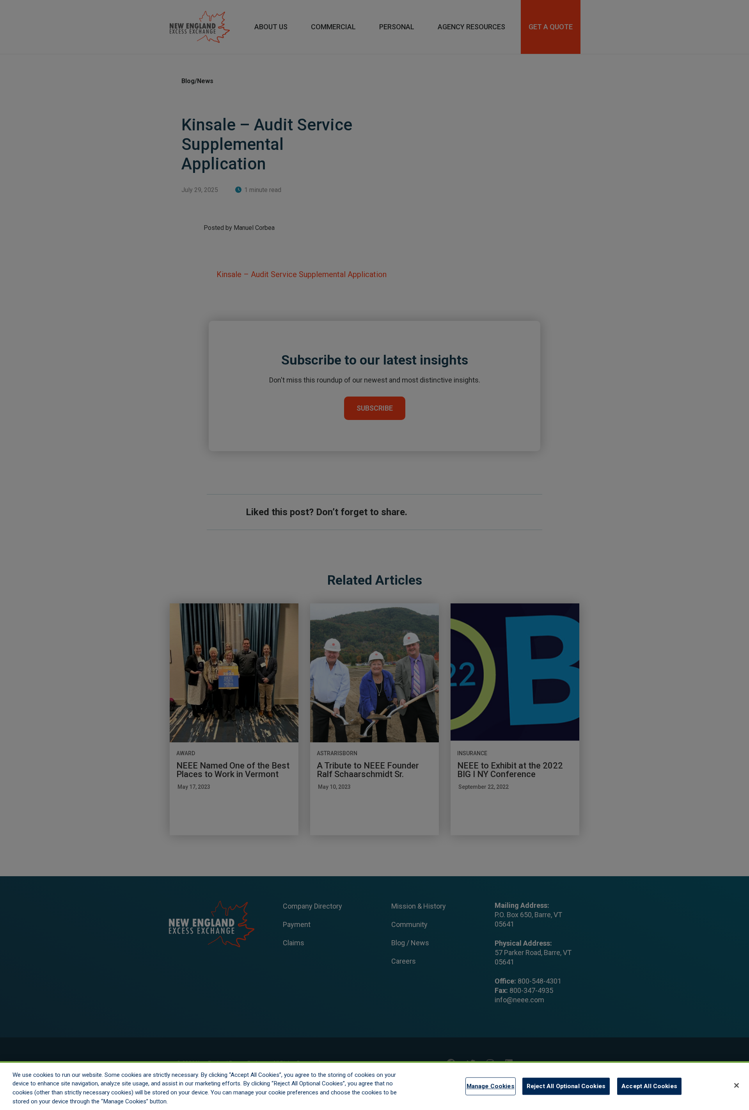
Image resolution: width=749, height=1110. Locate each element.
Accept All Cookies (649, 1086)
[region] (374, 1085)
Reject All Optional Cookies (566, 1086)
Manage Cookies (491, 1086)
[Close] (736, 1085)
